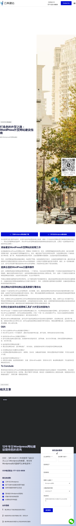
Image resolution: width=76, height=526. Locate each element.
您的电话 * (47, 464)
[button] (74, 3)
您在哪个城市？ (62, 456)
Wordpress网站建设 (6, 122)
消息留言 (46, 495)
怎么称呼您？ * (48, 456)
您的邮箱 (46, 472)
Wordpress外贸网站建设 (10, 137)
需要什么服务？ (48, 480)
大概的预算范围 (48, 488)
